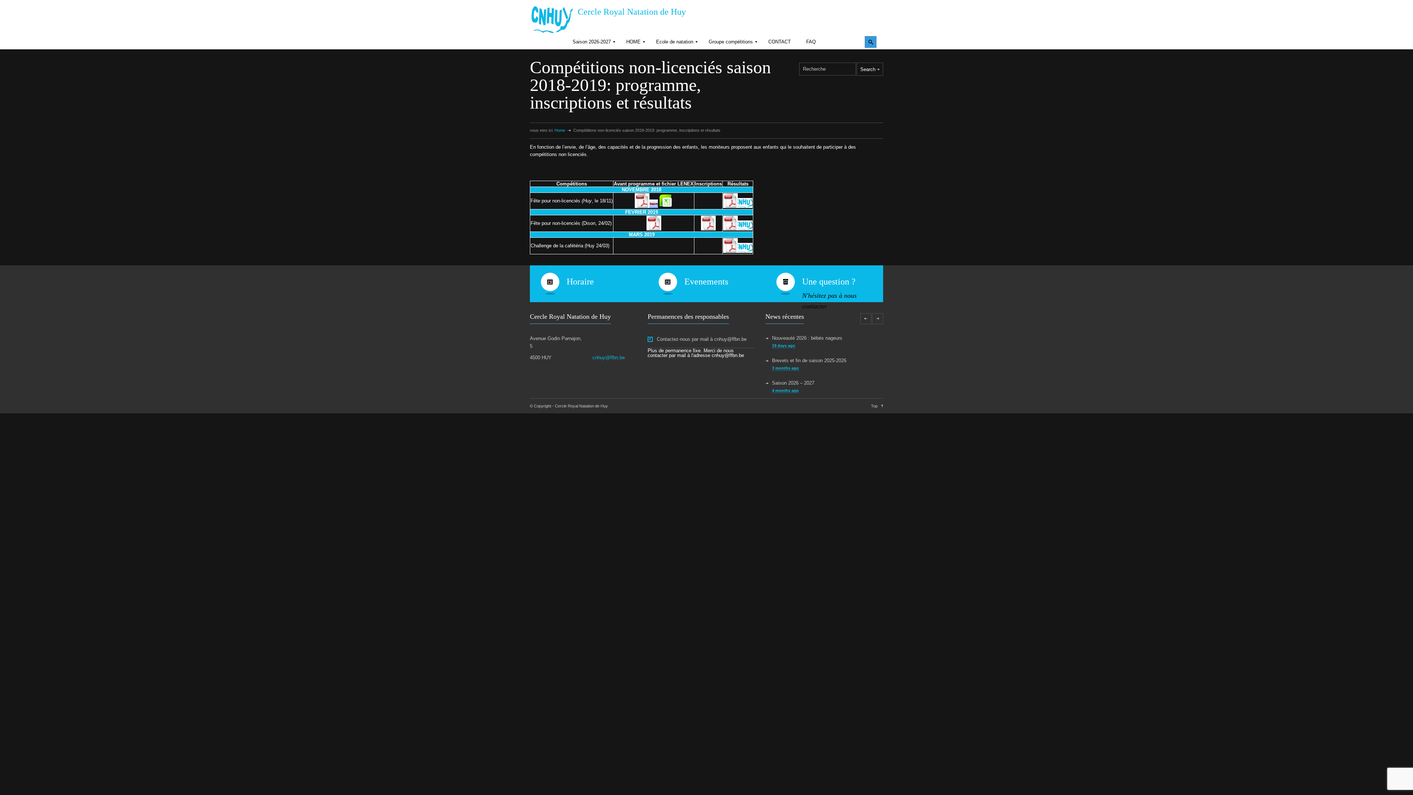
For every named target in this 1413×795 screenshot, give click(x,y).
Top (874, 406)
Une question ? (829, 281)
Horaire (580, 281)
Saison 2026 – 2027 (793, 383)
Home (560, 130)
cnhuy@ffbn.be (608, 357)
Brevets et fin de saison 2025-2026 (809, 360)
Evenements (706, 281)
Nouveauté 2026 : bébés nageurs (807, 338)
